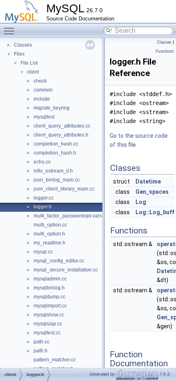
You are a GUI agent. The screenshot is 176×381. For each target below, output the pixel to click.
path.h (40, 351)
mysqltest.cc (47, 333)
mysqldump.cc (49, 297)
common (43, 90)
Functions (165, 51)
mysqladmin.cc (50, 279)
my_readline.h (49, 243)
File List (29, 63)
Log (140, 202)
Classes (23, 45)
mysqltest (44, 117)
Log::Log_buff (154, 212)
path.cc (42, 342)
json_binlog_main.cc (57, 180)
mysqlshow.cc (49, 315)
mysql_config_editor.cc (59, 261)
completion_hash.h (55, 153)
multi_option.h (49, 234)
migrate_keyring (52, 108)
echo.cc (42, 162)
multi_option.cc (50, 225)
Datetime (148, 181)
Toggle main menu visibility (10, 30)
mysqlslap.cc (48, 324)
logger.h (43, 207)
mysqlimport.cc (50, 306)
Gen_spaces (152, 191)
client (33, 72)
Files (19, 54)
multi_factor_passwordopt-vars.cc (71, 216)
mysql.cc (43, 252)
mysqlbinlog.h (49, 288)
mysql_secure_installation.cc (66, 270)
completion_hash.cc (56, 144)
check (40, 81)
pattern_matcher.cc (55, 360)
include (42, 99)
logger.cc (44, 198)
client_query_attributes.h (61, 135)
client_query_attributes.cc (62, 126)
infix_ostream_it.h (53, 171)
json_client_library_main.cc (64, 189)
